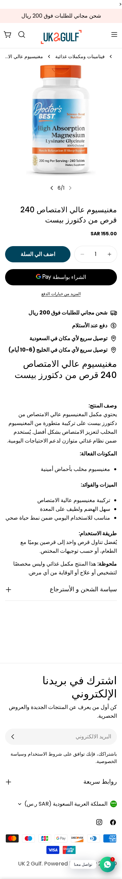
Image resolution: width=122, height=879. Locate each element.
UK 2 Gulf (30, 864)
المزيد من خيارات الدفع (61, 293)
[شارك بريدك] (13, 737)
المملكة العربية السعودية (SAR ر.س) (65, 804)
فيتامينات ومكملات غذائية (80, 56)
